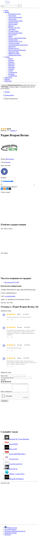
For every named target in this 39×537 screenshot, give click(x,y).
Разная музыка (13, 39)
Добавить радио (12, 528)
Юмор (10, 36)
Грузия (10, 70)
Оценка (3, 380)
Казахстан (11, 64)
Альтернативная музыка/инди (18, 45)
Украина (11, 62)
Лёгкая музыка (13, 22)
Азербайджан (12, 76)
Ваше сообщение (6, 391)
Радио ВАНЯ (13, 444)
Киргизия (11, 67)
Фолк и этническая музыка (17, 38)
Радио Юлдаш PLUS (15, 464)
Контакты (8, 534)
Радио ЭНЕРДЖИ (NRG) (17, 454)
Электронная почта (7, 378)
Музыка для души (14, 27)
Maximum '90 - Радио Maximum (19, 439)
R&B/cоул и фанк (14, 53)
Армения (11, 69)
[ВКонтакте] (2, 189)
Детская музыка (13, 52)
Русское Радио (13, 459)
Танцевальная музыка (15, 21)
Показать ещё (5, 483)
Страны (7, 57)
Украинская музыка (14, 55)
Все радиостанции (10, 529)
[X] (10, 189)
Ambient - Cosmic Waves (16, 474)
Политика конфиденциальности (15, 531)
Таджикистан (12, 72)
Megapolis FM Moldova (16, 479)
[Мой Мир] (7, 189)
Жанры (7, 12)
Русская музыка (13, 31)
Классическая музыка (15, 33)
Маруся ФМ (13, 449)
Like (36, 185)
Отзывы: (13, 130)
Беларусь (11, 60)
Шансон (11, 26)
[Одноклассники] (4, 189)
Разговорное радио (14, 14)
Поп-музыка (12, 19)
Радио (6, 10)
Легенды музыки (13, 43)
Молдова (11, 65)
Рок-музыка (12, 15)
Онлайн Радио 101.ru (15, 41)
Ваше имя (4, 376)
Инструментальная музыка (17, 50)
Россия (10, 58)
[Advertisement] (19, 114)
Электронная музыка (15, 17)
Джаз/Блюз (11, 29)
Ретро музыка (12, 24)
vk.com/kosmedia (10, 296)
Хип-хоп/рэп (12, 34)
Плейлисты (8, 77)
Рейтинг (7, 79)
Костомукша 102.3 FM (12, 282)
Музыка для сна (13, 48)
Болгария (11, 74)
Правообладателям (11, 533)
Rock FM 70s (13, 469)
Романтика (11, 46)
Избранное (8, 81)
